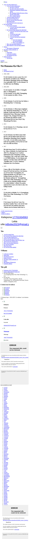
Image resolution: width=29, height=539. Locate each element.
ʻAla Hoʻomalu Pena (9, 234)
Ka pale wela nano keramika (17, 8)
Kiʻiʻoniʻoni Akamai (12, 25)
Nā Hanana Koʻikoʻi (12, 55)
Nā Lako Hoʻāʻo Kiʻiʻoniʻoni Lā (15, 23)
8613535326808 (8, 313)
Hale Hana (9, 52)
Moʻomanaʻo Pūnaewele (13, 48)
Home (5, 69)
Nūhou (5, 46)
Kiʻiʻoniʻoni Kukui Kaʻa (13, 18)
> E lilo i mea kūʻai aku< (7, 211)
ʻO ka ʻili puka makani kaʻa (10, 4)
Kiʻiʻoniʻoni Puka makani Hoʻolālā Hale (16, 30)
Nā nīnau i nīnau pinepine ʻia (11, 49)
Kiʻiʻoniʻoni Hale (8, 24)
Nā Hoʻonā (9, 58)
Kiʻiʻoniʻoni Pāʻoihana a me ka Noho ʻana (14, 240)
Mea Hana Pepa (11, 21)
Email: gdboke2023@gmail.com (12, 271)
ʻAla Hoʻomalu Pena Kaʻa (13, 17)
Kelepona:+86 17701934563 (11, 270)
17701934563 (20, 217)
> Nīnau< (3, 212)
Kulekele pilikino (8, 263)
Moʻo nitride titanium (15, 16)
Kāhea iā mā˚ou (7, 56)
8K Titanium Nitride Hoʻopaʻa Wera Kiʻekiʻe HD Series (19, 13)
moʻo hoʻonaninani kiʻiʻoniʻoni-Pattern (17, 40)
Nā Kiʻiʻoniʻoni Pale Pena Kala (14, 20)
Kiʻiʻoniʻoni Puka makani (10, 247)
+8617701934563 (8, 337)
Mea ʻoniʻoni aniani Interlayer (14, 44)
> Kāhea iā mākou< (5, 213)
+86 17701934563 (8, 310)
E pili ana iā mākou (11, 54)
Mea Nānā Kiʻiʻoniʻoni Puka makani (16, 45)
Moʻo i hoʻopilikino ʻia (18, 42)
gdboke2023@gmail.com (10, 325)
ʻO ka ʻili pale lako (14, 35)
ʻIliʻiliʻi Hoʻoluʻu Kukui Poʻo (11, 241)
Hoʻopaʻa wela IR (14, 7)
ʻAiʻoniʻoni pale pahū (15, 34)
